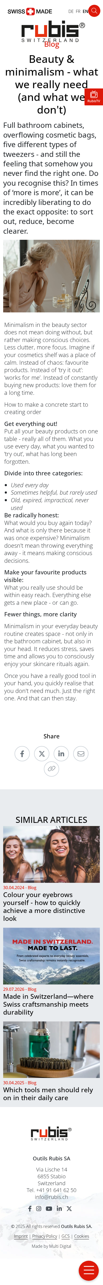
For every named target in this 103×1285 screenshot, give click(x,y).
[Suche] (94, 11)
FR (78, 11)
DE (71, 11)
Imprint (21, 1236)
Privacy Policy (44, 1236)
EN (85, 11)
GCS (66, 1236)
